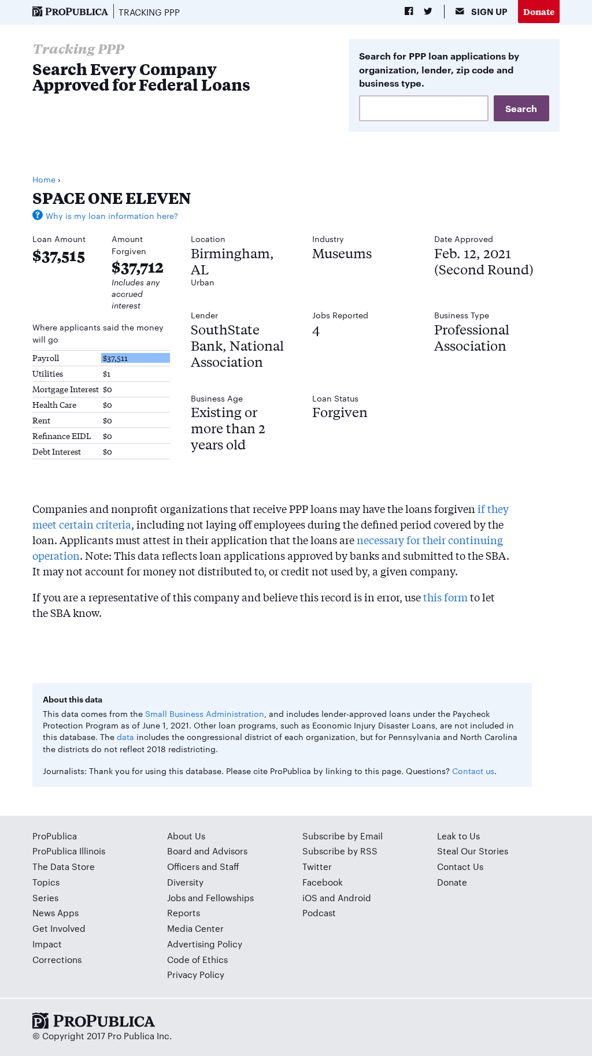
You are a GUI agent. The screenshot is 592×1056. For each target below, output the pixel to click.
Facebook (322, 882)
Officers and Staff (203, 866)
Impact (47, 944)
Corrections (57, 959)
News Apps (55, 912)
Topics (46, 882)
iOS (309, 897)
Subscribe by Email (342, 836)
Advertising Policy (204, 944)
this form (445, 596)
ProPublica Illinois (68, 851)
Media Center (195, 928)
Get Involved (59, 928)
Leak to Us (458, 836)
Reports (183, 912)
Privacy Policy (195, 974)
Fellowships (230, 897)
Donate (538, 11)
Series (45, 897)
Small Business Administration (204, 713)
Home (44, 179)
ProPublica (54, 836)
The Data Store (63, 866)
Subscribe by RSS (340, 851)
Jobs (176, 897)
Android (354, 897)
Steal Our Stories (472, 851)
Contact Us (460, 866)
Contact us (473, 770)
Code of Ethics (197, 959)
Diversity (185, 882)
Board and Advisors (207, 851)
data (125, 736)
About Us (186, 836)
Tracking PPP (149, 12)
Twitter (317, 866)
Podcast (319, 912)
